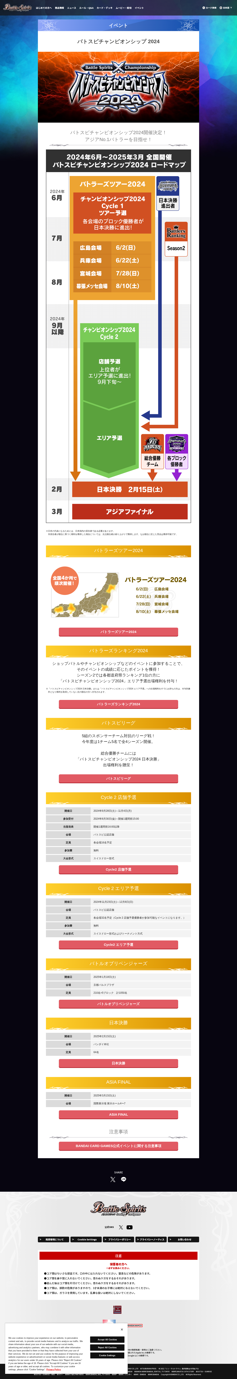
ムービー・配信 (124, 7)
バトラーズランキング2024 (118, 704)
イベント (139, 7)
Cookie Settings (87, 1239)
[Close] (121, 1329)
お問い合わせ (184, 1239)
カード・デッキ (105, 7)
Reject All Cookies (107, 1347)
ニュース (71, 7)
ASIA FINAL (118, 1114)
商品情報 (59, 7)
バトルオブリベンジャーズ (118, 1004)
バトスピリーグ (118, 778)
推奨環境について (55, 1239)
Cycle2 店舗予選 (118, 869)
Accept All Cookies (107, 1339)
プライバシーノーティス (152, 1239)
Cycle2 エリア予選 (118, 944)
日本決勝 (118, 1063)
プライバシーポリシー (119, 1239)
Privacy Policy (53, 1369)
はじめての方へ (44, 7)
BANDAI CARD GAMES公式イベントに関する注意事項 (118, 1146)
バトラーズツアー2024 (118, 632)
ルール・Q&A (86, 7)
